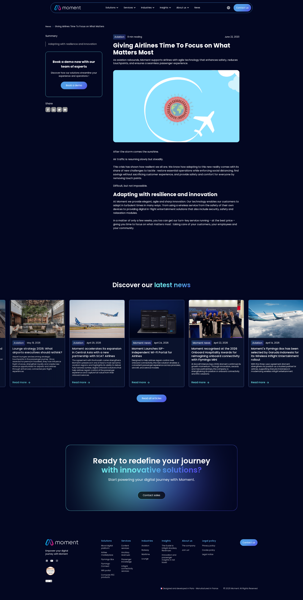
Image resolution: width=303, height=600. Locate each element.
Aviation (145, 545)
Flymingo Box (107, 559)
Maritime (146, 554)
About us (187, 540)
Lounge (145, 559)
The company (188, 545)
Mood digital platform (107, 546)
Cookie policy (208, 550)
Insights (166, 540)
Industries (147, 540)
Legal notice (207, 554)
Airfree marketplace (107, 553)
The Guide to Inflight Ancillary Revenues (169, 548)
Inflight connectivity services (127, 568)
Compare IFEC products (108, 576)
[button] (112, 8)
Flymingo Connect (105, 564)
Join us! (185, 550)
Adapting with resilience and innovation (72, 44)
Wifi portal (106, 570)
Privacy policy (208, 545)
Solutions (106, 540)
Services (126, 540)
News (197, 7)
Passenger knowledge (126, 560)
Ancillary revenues (125, 553)
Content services (125, 546)
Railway (145, 550)
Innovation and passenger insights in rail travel (169, 559)
